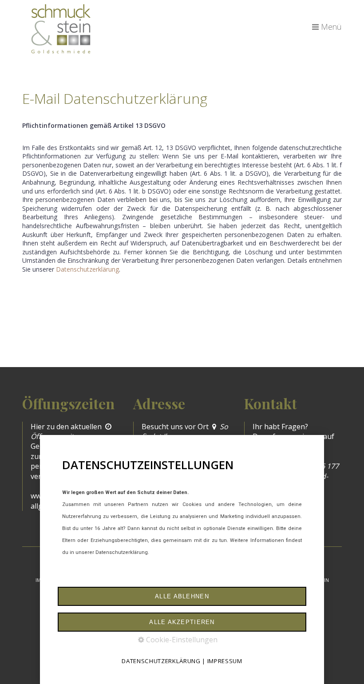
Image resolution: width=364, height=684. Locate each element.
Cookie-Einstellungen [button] (181, 639)
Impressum (224, 661)
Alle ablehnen (182, 596)
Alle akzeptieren (181, 622)
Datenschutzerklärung (87, 269)
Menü (331, 26)
